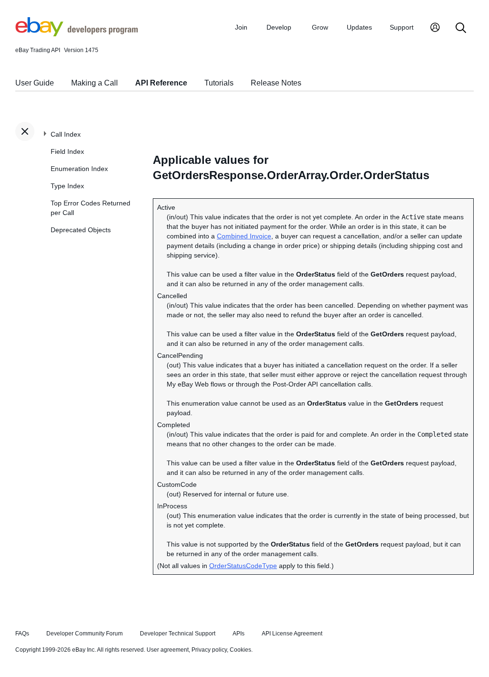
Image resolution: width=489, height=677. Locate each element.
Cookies (240, 649)
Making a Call (94, 83)
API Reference (161, 83)
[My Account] (435, 28)
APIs (238, 633)
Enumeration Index (79, 168)
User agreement (168, 649)
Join (241, 27)
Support (402, 27)
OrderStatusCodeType (243, 566)
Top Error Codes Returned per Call (90, 207)
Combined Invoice (244, 236)
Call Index (66, 134)
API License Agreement (292, 633)
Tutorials (219, 83)
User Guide (34, 83)
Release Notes (276, 83)
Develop (278, 27)
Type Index (67, 186)
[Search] (461, 28)
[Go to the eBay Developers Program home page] (76, 34)
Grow (320, 27)
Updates (359, 27)
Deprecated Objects (81, 230)
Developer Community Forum (84, 633)
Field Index (67, 151)
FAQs (22, 633)
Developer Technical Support (177, 633)
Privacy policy (209, 649)
